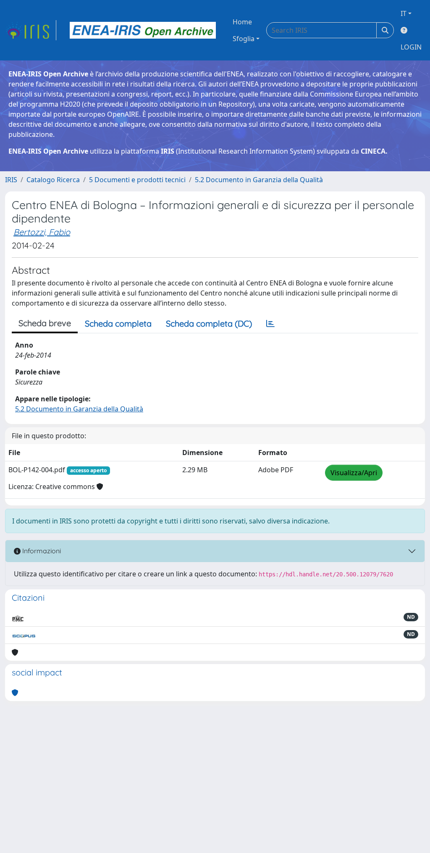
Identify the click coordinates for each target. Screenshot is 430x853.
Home (242, 21)
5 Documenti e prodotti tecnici (137, 179)
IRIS (11, 179)
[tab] (270, 323)
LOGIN (411, 47)
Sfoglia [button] (243, 38)
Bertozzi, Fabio (41, 232)
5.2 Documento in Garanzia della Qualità (259, 179)
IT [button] (403, 13)
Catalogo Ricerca (53, 179)
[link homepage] (30, 30)
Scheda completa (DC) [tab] (209, 323)
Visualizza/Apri (353, 472)
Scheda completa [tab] (118, 323)
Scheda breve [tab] (44, 323)
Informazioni (41, 551)
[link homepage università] (143, 30)
